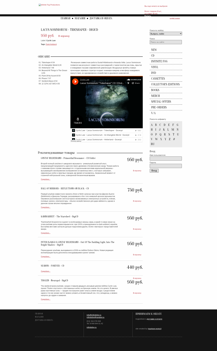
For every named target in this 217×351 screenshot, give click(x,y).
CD (152, 55)
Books (155, 90)
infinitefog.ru (92, 327)
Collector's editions (165, 84)
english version (175, 18)
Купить (148, 16)
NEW (154, 50)
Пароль (153, 163)
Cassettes (158, 78)
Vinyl (154, 67)
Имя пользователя (157, 155)
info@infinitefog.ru (94, 315)
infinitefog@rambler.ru (95, 317)
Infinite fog (159, 61)
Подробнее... (45, 179)
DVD (153, 73)
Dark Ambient (51, 44)
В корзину (64, 36)
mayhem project (154, 329)
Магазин (80, 18)
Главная (65, 18)
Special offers (161, 101)
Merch (155, 96)
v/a (153, 113)
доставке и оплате (154, 319)
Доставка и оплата (101, 18)
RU (153, 144)
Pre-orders (159, 107)
